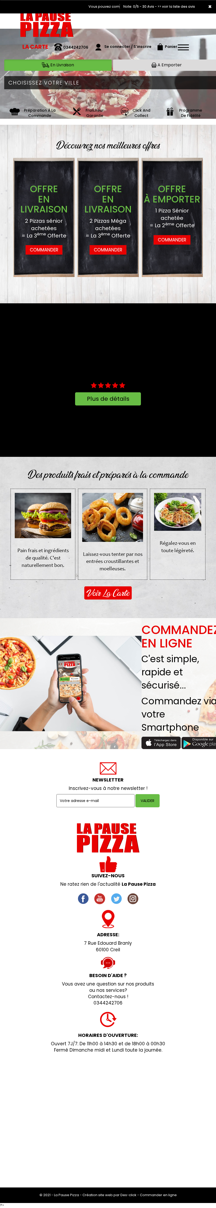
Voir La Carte (108, 593)
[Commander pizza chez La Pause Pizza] (108, 837)
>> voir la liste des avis (176, 6)
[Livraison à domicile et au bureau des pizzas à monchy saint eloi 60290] (76, 113)
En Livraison (61, 65)
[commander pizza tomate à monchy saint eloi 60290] (14, 113)
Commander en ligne (158, 1194)
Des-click (128, 1194)
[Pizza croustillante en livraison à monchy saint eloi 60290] (47, 26)
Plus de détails (108, 399)
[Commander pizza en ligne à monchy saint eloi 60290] (124, 113)
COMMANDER (44, 250)
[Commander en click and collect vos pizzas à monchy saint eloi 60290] (169, 113)
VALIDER (147, 800)
